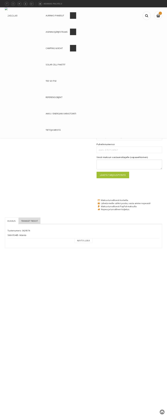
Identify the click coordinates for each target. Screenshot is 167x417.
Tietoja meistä (53, 129)
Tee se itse (51, 80)
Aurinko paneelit (55, 15)
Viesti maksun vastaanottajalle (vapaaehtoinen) (122, 157)
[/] (158, 15)
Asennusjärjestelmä (57, 31)
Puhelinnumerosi (106, 144)
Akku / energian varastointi (61, 113)
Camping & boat (54, 48)
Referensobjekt (54, 97)
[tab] (11, 220)
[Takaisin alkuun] (162, 413)
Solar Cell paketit (55, 64)
